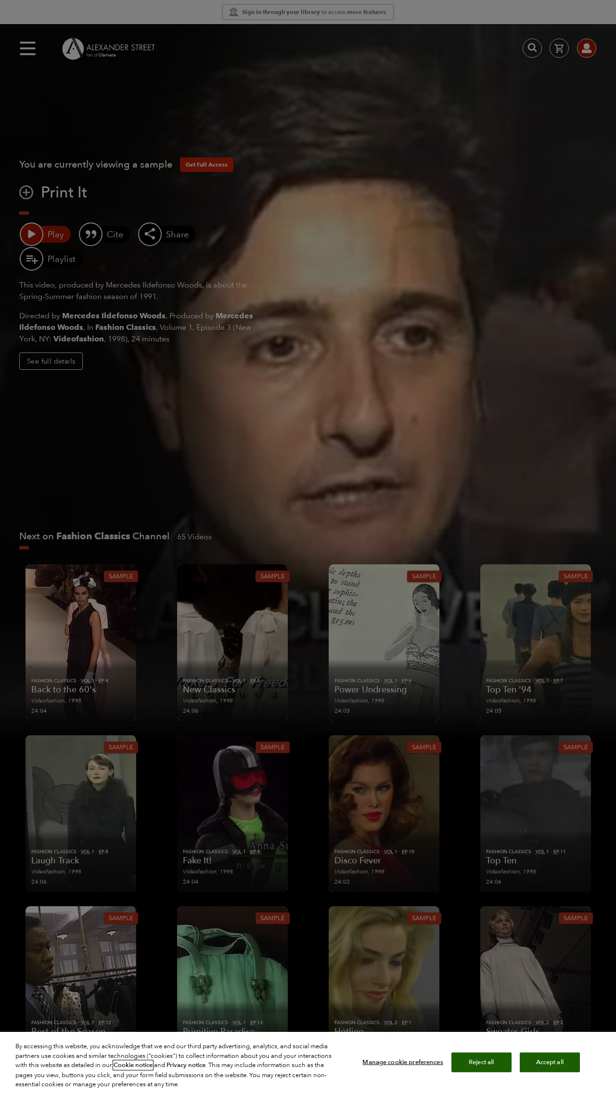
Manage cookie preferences (402, 1061)
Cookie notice (133, 1065)
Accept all (550, 1061)
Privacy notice (186, 1065)
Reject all (481, 1061)
